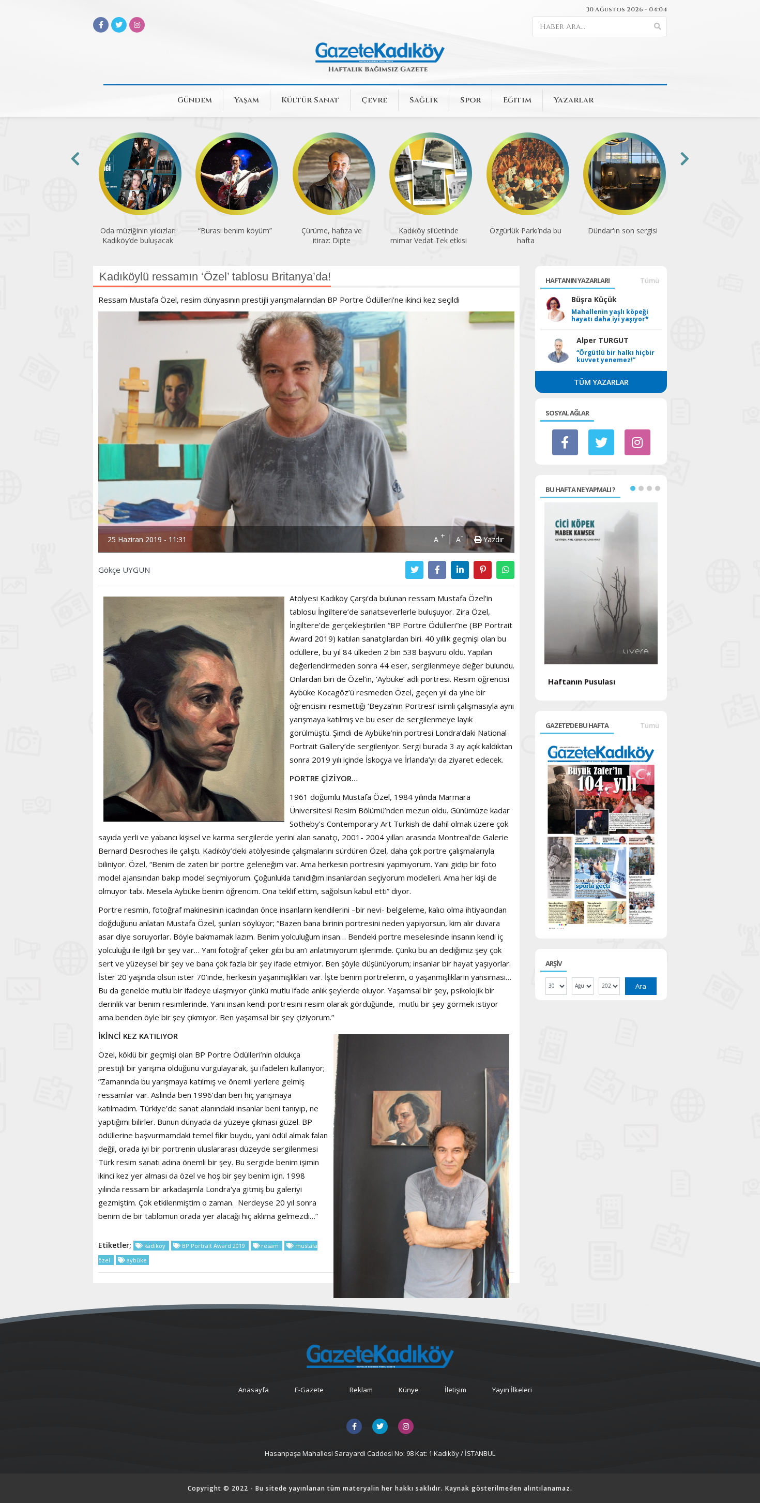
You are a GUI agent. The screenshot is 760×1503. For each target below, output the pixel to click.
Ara (640, 986)
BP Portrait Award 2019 (213, 1245)
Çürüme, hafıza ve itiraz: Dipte (234, 235)
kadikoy (155, 1245)
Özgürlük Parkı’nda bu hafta (428, 235)
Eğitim (517, 100)
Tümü (649, 280)
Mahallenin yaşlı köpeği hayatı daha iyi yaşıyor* (610, 315)
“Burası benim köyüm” (138, 230)
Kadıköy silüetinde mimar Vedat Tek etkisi (331, 235)
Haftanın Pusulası (581, 681)
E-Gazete (309, 1389)
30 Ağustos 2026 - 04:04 (626, 9)
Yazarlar (574, 100)
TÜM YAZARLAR (601, 382)
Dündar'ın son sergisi (525, 230)
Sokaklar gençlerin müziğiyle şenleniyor (622, 235)
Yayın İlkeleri (512, 1389)
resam (270, 1245)
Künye (409, 1389)
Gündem (194, 100)
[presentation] (75, 159)
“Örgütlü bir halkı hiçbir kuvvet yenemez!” (615, 356)
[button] (633, 488)
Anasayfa (253, 1389)
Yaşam (246, 100)
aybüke (136, 1260)
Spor (470, 100)
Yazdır (492, 539)
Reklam (361, 1389)
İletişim (455, 1389)
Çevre (374, 100)
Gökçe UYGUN (124, 569)
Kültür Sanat (310, 100)
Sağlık (423, 100)
